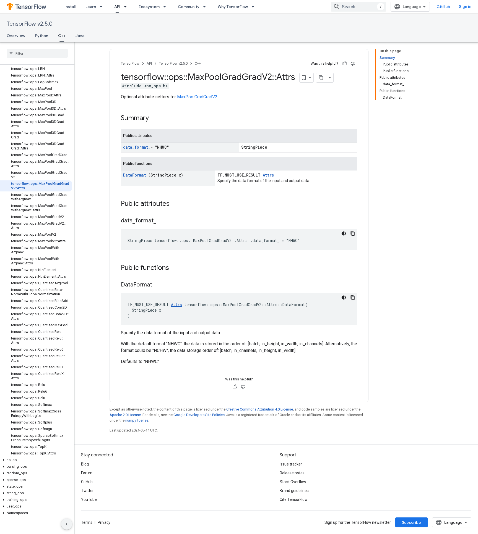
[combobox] (358, 7)
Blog (85, 464)
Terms (86, 522)
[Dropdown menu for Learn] (102, 6)
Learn (90, 6)
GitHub (443, 6)
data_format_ (136, 147)
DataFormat (135, 175)
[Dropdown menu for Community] (206, 6)
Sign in (465, 6)
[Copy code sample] (352, 233)
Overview (16, 35)
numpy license (136, 420)
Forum (86, 473)
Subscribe (411, 522)
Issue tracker (291, 464)
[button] (36, 460)
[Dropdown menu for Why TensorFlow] (254, 6)
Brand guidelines (294, 490)
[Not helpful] (353, 63)
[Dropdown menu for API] (127, 6)
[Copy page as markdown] (321, 77)
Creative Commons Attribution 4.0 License (259, 409)
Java (80, 35)
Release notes (292, 473)
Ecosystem (149, 6)
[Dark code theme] (343, 233)
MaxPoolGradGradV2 (198, 96)
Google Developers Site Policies (199, 415)
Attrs (268, 175)
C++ (62, 35)
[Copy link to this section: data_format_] (161, 221)
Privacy (104, 522)
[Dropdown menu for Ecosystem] (166, 6)
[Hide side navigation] (66, 524)
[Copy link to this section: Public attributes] (176, 204)
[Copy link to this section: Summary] (156, 118)
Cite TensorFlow (294, 499)
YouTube (89, 499)
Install (70, 6)
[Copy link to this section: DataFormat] (159, 285)
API (117, 6)
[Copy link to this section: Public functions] (176, 268)
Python (41, 35)
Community (188, 6)
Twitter (87, 490)
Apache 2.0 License (125, 415)
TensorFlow (130, 63)
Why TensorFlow (233, 6)
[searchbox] (37, 53)
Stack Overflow (293, 482)
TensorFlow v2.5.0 (30, 23)
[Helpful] (345, 63)
